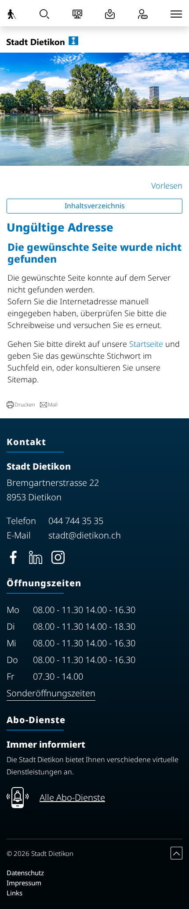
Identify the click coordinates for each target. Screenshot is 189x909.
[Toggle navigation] (176, 14)
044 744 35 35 (75, 521)
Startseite (146, 344)
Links (14, 892)
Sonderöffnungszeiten (51, 693)
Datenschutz (25, 872)
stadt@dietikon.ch (84, 535)
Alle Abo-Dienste (72, 797)
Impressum (24, 882)
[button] (21, 404)
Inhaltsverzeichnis (95, 205)
